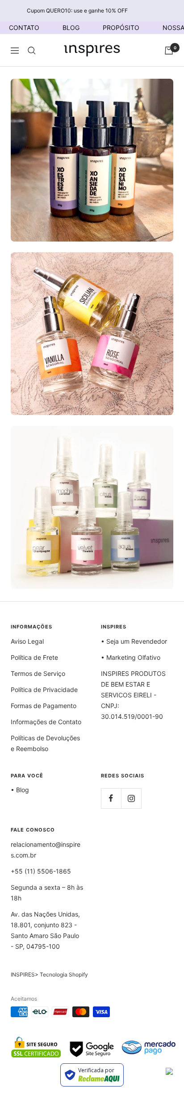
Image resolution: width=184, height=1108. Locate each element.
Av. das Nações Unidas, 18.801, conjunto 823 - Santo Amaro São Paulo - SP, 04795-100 (45, 930)
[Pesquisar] (32, 51)
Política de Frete (34, 657)
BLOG (71, 27)
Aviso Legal (27, 641)
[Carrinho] (168, 51)
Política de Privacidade (44, 689)
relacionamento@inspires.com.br (45, 850)
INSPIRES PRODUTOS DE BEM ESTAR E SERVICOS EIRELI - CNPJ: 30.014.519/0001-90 (133, 695)
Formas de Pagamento (43, 705)
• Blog (20, 790)
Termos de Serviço (38, 673)
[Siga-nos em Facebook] (111, 798)
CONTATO (24, 27)
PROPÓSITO (121, 27)
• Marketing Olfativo (130, 657)
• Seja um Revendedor (134, 641)
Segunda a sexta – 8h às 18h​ (47, 892)
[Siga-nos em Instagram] (131, 798)
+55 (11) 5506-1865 (41, 871)
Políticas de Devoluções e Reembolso (45, 743)
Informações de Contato (46, 722)
